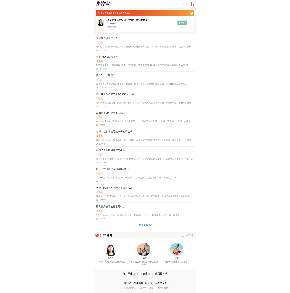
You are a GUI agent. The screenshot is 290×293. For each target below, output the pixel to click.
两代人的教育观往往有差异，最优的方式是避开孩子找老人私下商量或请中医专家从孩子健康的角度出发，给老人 (145, 196)
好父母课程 (129, 273)
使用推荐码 (161, 273)
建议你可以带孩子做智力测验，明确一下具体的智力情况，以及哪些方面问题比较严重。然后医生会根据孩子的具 (145, 46)
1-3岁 (99, 79)
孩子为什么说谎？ (105, 75)
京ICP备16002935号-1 (155, 282)
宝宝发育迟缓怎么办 (107, 38)
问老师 (189, 235)
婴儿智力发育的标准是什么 (110, 206)
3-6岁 (99, 42)
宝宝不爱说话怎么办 (107, 56)
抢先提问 (182, 22)
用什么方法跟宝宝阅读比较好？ (113, 169)
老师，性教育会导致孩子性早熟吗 (114, 131)
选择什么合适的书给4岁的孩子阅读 (115, 94)
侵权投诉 (128, 282)
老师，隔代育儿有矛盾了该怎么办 (114, 187)
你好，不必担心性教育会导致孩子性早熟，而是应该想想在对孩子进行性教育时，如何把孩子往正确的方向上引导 (145, 140)
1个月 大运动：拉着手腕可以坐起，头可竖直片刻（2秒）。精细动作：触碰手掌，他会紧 (137, 215)
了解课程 (145, 273)
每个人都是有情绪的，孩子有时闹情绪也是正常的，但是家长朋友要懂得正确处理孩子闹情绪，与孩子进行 (145, 158)
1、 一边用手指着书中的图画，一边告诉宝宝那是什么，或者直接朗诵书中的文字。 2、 (137, 177)
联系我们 (138, 282)
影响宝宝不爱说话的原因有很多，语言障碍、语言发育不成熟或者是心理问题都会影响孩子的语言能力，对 (145, 65)
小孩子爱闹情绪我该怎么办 (110, 150)
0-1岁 (99, 210)
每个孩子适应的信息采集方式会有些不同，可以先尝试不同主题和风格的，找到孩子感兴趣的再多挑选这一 (145, 102)
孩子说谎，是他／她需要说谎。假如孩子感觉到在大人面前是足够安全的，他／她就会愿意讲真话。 (142, 84)
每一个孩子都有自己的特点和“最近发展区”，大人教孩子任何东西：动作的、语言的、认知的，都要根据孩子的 (145, 121)
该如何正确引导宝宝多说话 (110, 112)
